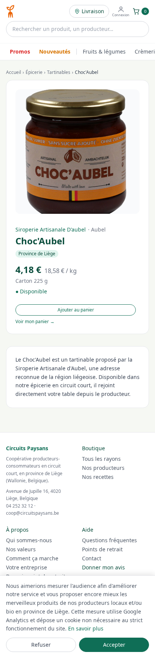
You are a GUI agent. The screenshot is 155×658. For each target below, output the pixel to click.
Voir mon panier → (35, 322)
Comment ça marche (32, 558)
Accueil (13, 72)
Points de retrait (102, 549)
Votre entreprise (26, 567)
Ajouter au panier (76, 310)
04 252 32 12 (19, 506)
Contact (91, 558)
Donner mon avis (103, 567)
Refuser (41, 644)
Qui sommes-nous (29, 540)
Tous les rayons (101, 458)
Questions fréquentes (109, 540)
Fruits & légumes (104, 51)
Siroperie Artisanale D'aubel (50, 229)
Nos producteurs (103, 467)
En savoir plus (85, 628)
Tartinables (58, 72)
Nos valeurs (21, 549)
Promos (20, 51)
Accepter (114, 644)
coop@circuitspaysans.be (32, 513)
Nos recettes (98, 476)
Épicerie (34, 72)
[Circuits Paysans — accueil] (10, 11)
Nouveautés (54, 51)
